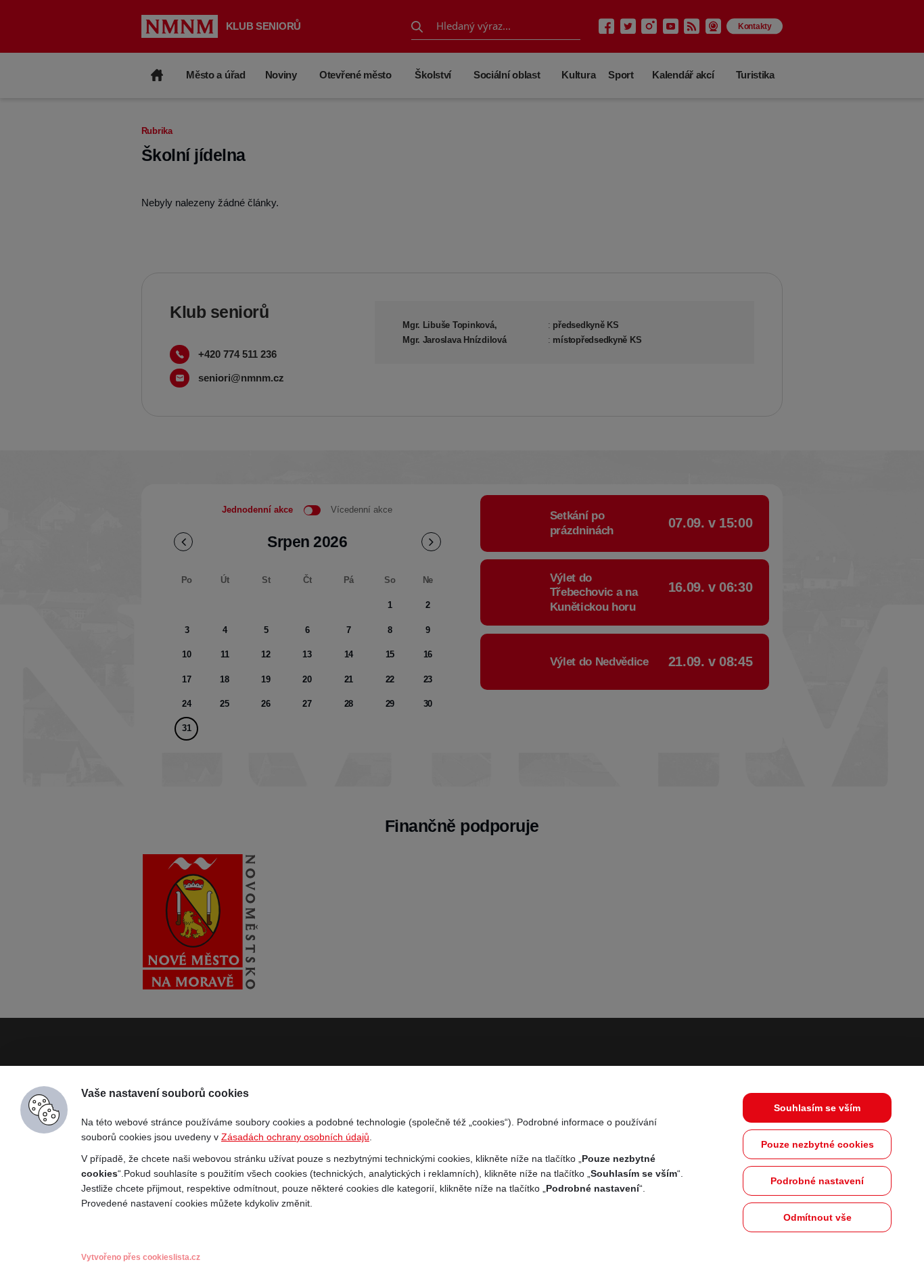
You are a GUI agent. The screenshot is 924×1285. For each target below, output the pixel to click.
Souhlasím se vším (817, 1107)
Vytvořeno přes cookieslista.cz (140, 1257)
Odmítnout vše (817, 1217)
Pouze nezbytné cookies (817, 1144)
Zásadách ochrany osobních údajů (295, 1136)
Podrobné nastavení (817, 1180)
